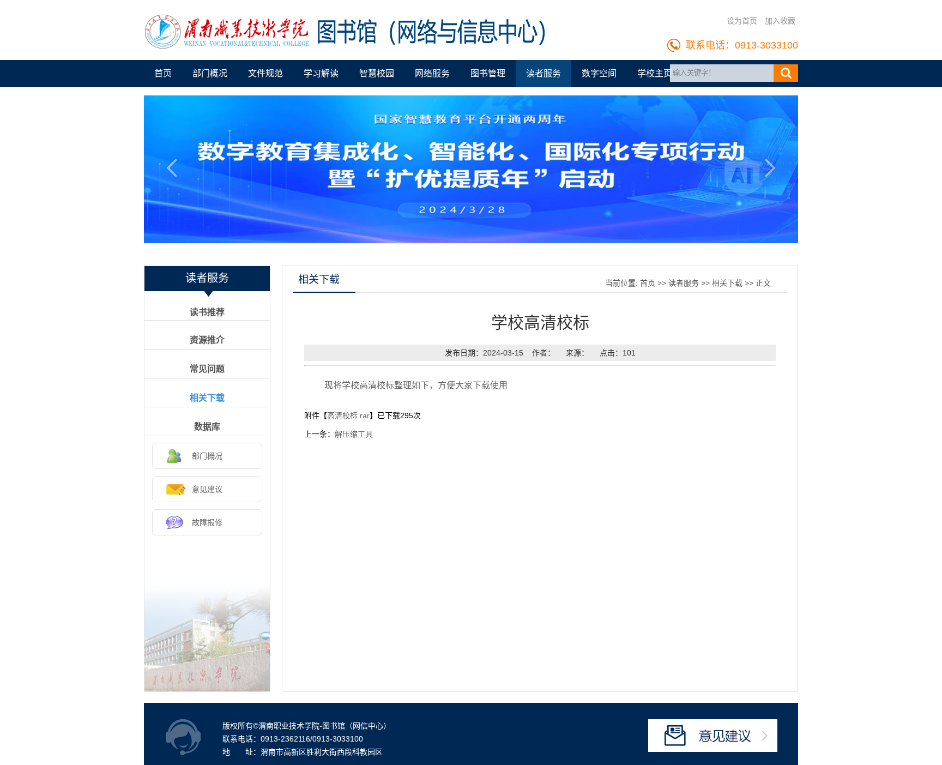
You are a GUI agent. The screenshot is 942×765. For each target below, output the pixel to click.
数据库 (207, 426)
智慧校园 (376, 73)
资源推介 (207, 340)
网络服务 (432, 73)
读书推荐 (207, 312)
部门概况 (209, 73)
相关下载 (207, 397)
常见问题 (207, 369)
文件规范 (265, 73)
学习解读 (321, 73)
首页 (163, 73)
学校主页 (654, 73)
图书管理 (487, 73)
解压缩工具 (354, 434)
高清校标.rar (348, 415)
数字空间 (599, 73)
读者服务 (543, 73)
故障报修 (207, 522)
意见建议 (207, 489)
